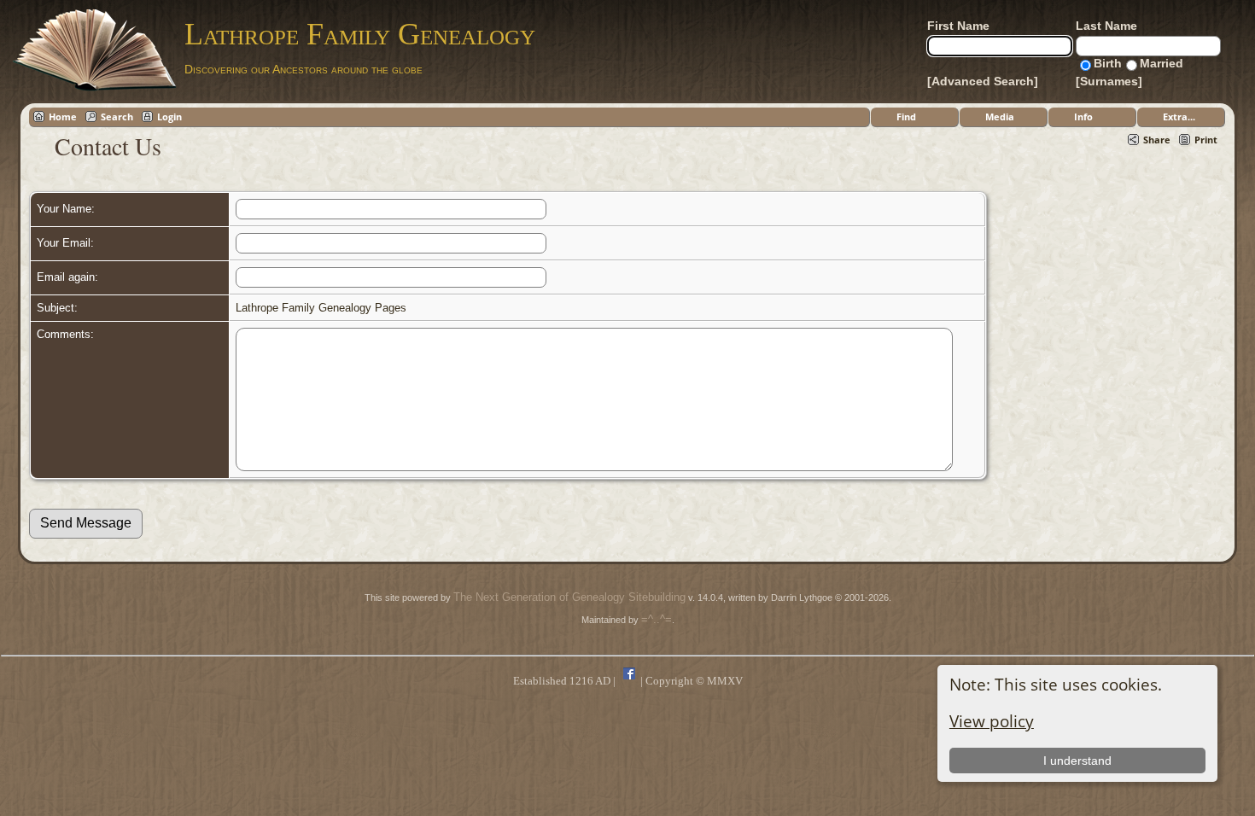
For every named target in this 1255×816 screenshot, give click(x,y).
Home (63, 116)
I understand (1077, 760)
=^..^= (656, 619)
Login (169, 116)
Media (999, 116)
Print (1205, 139)
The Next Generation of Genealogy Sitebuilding (569, 597)
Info (1083, 116)
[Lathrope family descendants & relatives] (629, 680)
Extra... (1179, 116)
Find (906, 116)
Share (1156, 139)
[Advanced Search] (982, 81)
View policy (991, 720)
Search (117, 116)
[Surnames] (1109, 81)
